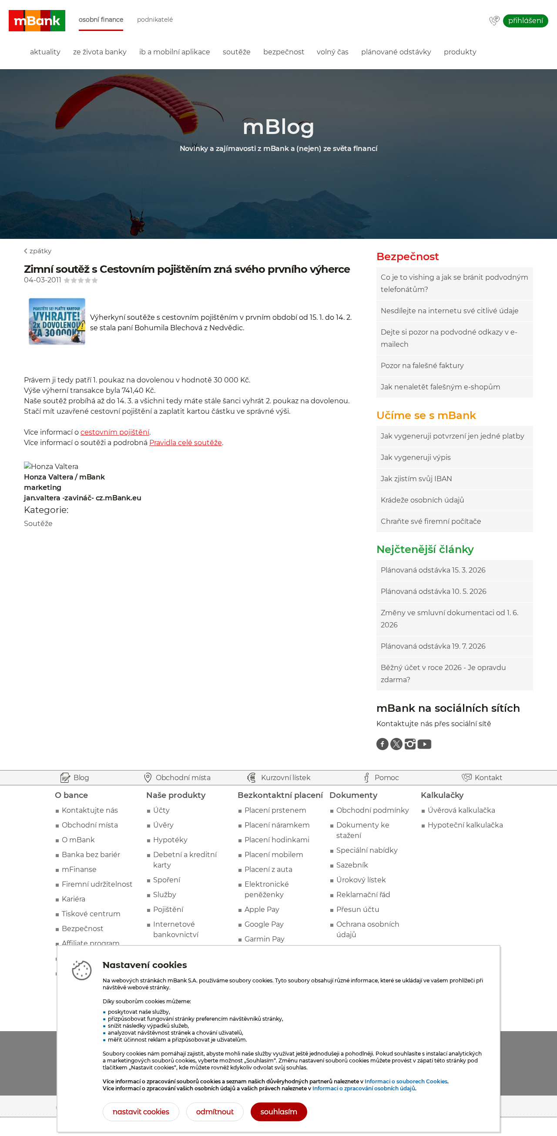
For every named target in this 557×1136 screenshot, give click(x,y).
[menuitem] (382, 744)
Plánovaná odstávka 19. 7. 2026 (433, 646)
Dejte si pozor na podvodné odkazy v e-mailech (449, 338)
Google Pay (264, 924)
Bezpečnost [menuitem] (284, 52)
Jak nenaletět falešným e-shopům (440, 387)
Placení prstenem (275, 810)
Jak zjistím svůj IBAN (416, 479)
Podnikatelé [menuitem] (155, 19)
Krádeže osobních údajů (422, 500)
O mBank (78, 840)
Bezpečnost (83, 929)
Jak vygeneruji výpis (416, 457)
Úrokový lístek (361, 880)
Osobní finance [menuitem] (101, 19)
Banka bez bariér (91, 855)
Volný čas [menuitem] (333, 52)
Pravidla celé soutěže (185, 443)
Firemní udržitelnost (97, 884)
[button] (37, 21)
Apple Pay (262, 909)
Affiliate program (91, 943)
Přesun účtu (357, 909)
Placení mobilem (274, 855)
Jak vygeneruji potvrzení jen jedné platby (452, 436)
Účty (161, 810)
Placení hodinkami (277, 840)
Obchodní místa (90, 825)
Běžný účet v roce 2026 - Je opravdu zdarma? (443, 674)
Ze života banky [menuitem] (100, 52)
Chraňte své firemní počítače (431, 521)
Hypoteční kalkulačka (465, 825)
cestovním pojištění (115, 432)
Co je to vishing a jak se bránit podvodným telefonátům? (454, 283)
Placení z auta (268, 869)
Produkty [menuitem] (460, 52)
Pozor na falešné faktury (422, 366)
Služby (164, 895)
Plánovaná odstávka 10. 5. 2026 (434, 591)
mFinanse (79, 869)
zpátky (40, 251)
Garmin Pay (265, 939)
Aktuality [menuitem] (45, 52)
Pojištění (168, 909)
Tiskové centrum (91, 914)
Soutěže (38, 523)
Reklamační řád (363, 895)
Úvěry (163, 825)
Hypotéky (170, 840)
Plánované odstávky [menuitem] (396, 52)
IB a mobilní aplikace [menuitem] (174, 52)
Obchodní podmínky (372, 810)
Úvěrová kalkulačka (461, 810)
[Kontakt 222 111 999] (494, 21)
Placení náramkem (277, 825)
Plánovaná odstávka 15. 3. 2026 (433, 570)
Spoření (166, 880)
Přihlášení (525, 21)
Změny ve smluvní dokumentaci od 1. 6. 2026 (449, 619)
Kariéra (73, 899)
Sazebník (352, 865)
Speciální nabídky (367, 850)
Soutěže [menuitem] (237, 52)
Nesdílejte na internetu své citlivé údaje (450, 311)
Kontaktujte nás (90, 810)
